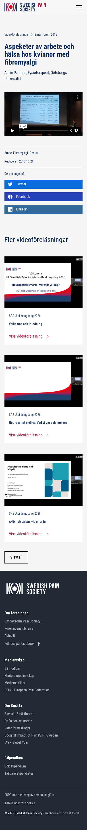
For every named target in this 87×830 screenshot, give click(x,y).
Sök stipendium (15, 766)
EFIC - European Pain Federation (27, 690)
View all (16, 557)
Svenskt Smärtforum (18, 714)
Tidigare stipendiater (18, 773)
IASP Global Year (16, 742)
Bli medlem (12, 668)
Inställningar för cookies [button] (19, 803)
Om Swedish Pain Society (22, 621)
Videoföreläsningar (17, 728)
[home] (25, 7)
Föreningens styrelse (18, 628)
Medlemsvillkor (14, 683)
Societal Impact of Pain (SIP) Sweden (31, 735)
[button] (78, 7)
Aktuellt (9, 635)
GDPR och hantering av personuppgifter (29, 795)
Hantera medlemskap (19, 676)
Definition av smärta (18, 721)
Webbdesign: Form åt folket (62, 813)
